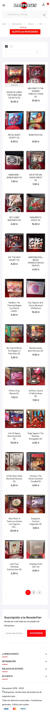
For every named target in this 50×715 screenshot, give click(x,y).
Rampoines (7, 688)
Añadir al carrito (35, 101)
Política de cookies (20, 704)
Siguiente (39, 592)
